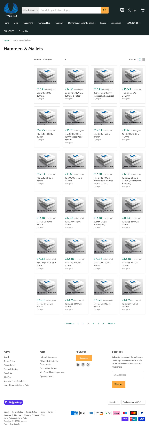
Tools (15, 23)
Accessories (116, 23)
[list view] (143, 60)
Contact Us (23, 31)
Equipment (28, 23)
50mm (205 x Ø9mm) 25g (100, 223)
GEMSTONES (133, 23)
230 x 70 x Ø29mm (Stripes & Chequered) (104, 94)
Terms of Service (11, 369)
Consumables (44, 23)
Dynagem (40, 99)
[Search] (105, 10)
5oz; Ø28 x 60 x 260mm (44, 94)
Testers (103, 23)
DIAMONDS (9, 31)
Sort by (37, 59)
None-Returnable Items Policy (17, 385)
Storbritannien (132, 402)
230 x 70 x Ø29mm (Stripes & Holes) (74, 94)
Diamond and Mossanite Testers (81, 23)
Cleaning (59, 23)
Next (110, 323)
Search (6, 357)
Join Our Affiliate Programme (52, 372)
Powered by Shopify (12, 424)
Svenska (112, 402)
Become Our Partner (48, 368)
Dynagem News (46, 376)
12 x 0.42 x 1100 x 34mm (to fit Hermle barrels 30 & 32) (103, 181)
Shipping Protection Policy (15, 381)
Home (6, 23)
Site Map (7, 377)
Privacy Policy (9, 365)
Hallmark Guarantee (48, 357)
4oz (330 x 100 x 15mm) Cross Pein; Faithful (73, 137)
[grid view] (139, 60)
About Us (8, 373)
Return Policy (9, 361)
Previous (70, 323)
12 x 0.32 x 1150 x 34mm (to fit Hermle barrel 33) (131, 181)
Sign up (118, 384)
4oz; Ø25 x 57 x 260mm (129, 94)
